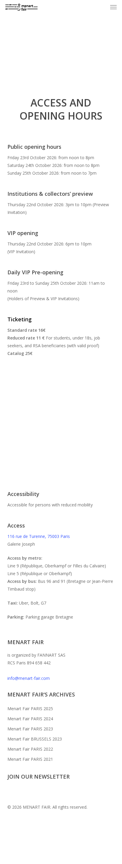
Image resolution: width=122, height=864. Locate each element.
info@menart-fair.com (28, 678)
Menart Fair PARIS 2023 (30, 729)
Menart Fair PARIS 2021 (30, 759)
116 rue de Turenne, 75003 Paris (38, 536)
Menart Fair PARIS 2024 (30, 718)
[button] (113, 7)
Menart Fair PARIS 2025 (30, 708)
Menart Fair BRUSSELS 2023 (34, 739)
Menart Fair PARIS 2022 (30, 749)
